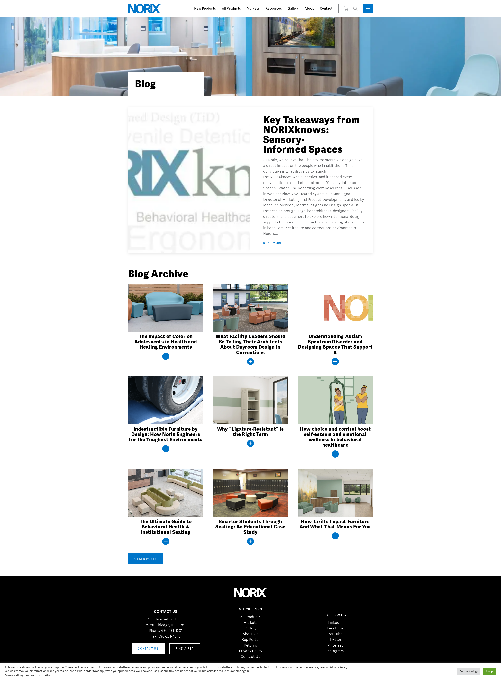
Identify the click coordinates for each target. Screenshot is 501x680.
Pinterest (335, 645)
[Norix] (144, 8)
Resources (274, 8)
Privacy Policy (250, 651)
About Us (251, 634)
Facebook (335, 628)
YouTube (335, 634)
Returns (250, 645)
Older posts (145, 559)
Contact (326, 8)
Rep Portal (250, 639)
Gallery (293, 8)
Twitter (335, 639)
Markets (253, 8)
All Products (231, 8)
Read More (272, 243)
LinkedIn (335, 622)
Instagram (335, 651)
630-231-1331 (172, 630)
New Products (205, 8)
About (309, 8)
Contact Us (250, 656)
